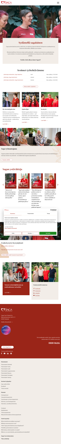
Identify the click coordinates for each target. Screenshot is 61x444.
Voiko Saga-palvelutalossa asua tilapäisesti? (12, 425)
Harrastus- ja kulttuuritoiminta (9, 403)
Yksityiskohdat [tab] (30, 213)
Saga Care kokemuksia (7, 436)
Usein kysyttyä (5, 418)
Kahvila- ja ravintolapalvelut (8, 401)
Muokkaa (30, 233)
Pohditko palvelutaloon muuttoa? (9, 428)
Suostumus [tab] (12, 213)
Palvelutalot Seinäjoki (6, 375)
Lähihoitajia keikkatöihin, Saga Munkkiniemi (13, 80)
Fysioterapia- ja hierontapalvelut (9, 399)
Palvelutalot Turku (5, 366)
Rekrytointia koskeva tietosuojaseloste (11, 414)
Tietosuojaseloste (5, 412)
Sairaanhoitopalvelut (6, 397)
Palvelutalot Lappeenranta (8, 371)
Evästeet (3, 408)
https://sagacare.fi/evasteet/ (11, 228)
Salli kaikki (48, 233)
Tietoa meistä (4, 388)
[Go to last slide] (3, 185)
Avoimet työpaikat (6, 381)
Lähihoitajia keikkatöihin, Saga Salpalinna (13, 74)
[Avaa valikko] (58, 2)
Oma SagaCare (7, 347)
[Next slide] (58, 185)
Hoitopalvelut (4, 395)
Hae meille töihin (5, 384)
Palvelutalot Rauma (6, 373)
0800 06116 (54, 343)
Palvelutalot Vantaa (6, 377)
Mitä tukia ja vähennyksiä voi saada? (10, 430)
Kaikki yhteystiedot (6, 322)
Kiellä (13, 233)
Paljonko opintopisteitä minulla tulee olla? (12, 249)
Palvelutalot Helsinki (6, 364)
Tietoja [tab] (48, 213)
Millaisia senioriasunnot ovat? (9, 423)
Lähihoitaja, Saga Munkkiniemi (10, 77)
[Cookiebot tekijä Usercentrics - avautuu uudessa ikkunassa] (51, 210)
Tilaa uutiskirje (5, 438)
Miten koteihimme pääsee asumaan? (10, 421)
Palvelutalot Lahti (5, 369)
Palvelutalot (4, 362)
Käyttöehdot (4, 410)
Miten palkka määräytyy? (7, 246)
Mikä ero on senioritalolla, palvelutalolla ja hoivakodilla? (15, 432)
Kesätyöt (3, 386)
